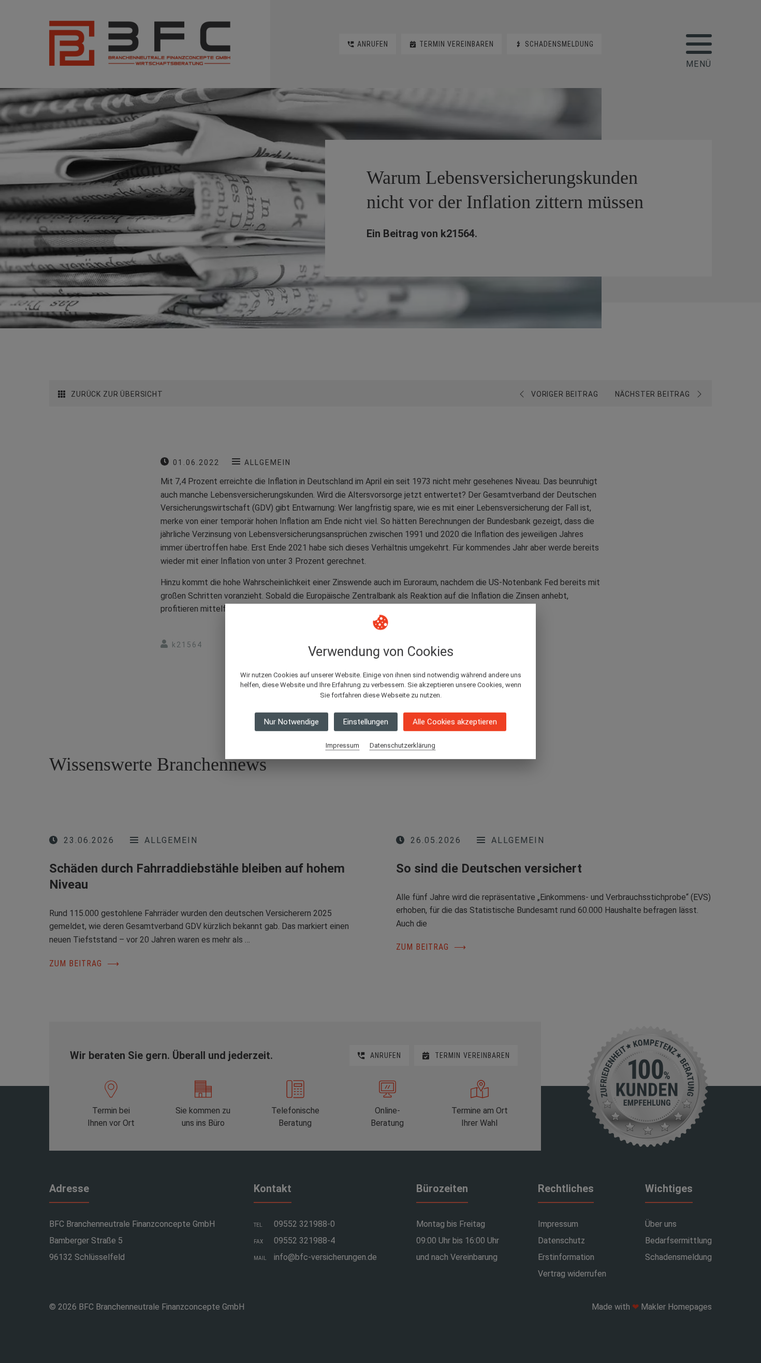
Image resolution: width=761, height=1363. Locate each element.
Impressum (342, 745)
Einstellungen (365, 722)
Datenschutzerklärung (402, 745)
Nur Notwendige (291, 722)
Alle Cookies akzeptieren (455, 722)
